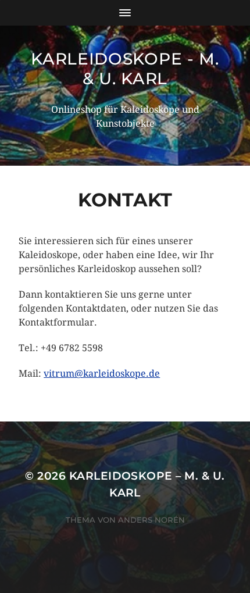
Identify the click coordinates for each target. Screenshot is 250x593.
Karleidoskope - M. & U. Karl (125, 68)
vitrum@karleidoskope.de (102, 373)
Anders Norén (151, 519)
